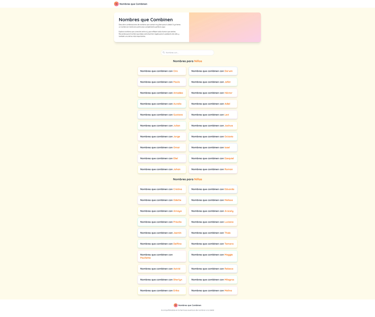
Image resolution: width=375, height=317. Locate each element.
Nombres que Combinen (133, 3)
